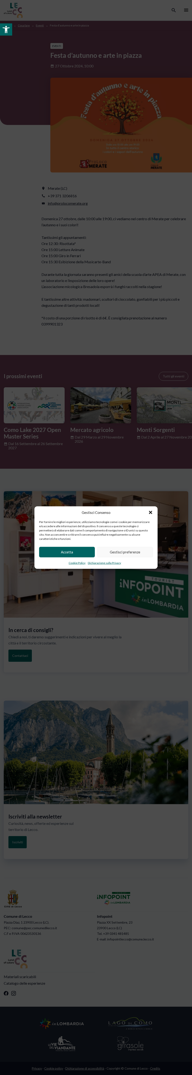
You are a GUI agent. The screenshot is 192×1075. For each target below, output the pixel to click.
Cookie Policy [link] (77, 562)
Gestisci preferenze (125, 552)
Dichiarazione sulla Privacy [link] (104, 562)
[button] (150, 512)
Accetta (67, 552)
